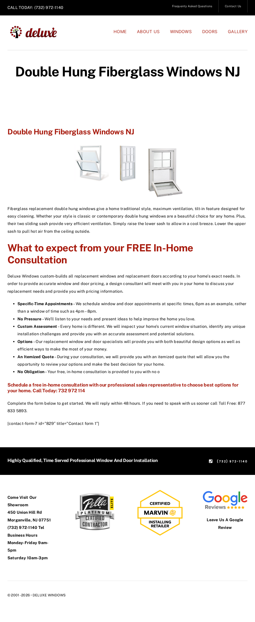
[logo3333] (36, 27)
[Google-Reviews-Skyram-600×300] (225, 491)
